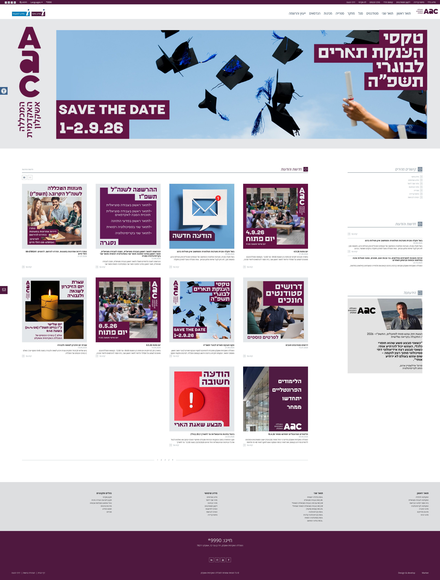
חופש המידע (107, 509)
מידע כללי (432, 2)
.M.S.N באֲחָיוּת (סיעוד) (314, 509)
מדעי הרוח (425, 515)
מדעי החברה (424, 509)
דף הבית (41, 572)
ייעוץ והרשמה (297, 13)
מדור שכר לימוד (413, 183)
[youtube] (8, 2)
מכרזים (109, 512)
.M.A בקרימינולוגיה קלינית (313, 515)
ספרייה (340, 13)
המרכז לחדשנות (211, 509)
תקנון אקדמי (107, 497)
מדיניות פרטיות (106, 506)
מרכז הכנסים (375, 2)
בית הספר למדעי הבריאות (419, 503)
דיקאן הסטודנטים (403, 2)
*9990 (49, 2)
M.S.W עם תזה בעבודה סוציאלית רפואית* (307, 503)
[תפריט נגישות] (4, 91)
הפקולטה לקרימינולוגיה (420, 506)
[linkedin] (14, 2)
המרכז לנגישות (413, 197)
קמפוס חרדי (388, 2)
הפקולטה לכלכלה (422, 497)
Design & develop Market (413, 572)
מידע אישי (415, 176)
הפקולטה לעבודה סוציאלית (419, 500)
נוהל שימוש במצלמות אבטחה (101, 503)
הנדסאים (314, 13)
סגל (360, 13)
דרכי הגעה (350, 2)
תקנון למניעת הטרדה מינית (102, 500)
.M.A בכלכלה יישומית (315, 497)
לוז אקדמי (362, 2)
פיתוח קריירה (419, 2)
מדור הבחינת (212, 503)
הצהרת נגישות (29, 572)
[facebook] (5, 2)
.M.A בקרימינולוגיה (316, 512)
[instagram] (11, 2)
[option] (220, 84)
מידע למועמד (19, 13)
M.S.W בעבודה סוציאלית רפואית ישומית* (307, 506)
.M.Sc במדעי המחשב (315, 520)
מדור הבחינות (414, 187)
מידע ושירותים (413, 180)
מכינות (328, 13)
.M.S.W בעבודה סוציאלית (313, 500)
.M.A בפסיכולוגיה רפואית (314, 517)
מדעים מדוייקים (423, 512)
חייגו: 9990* (220, 540)
